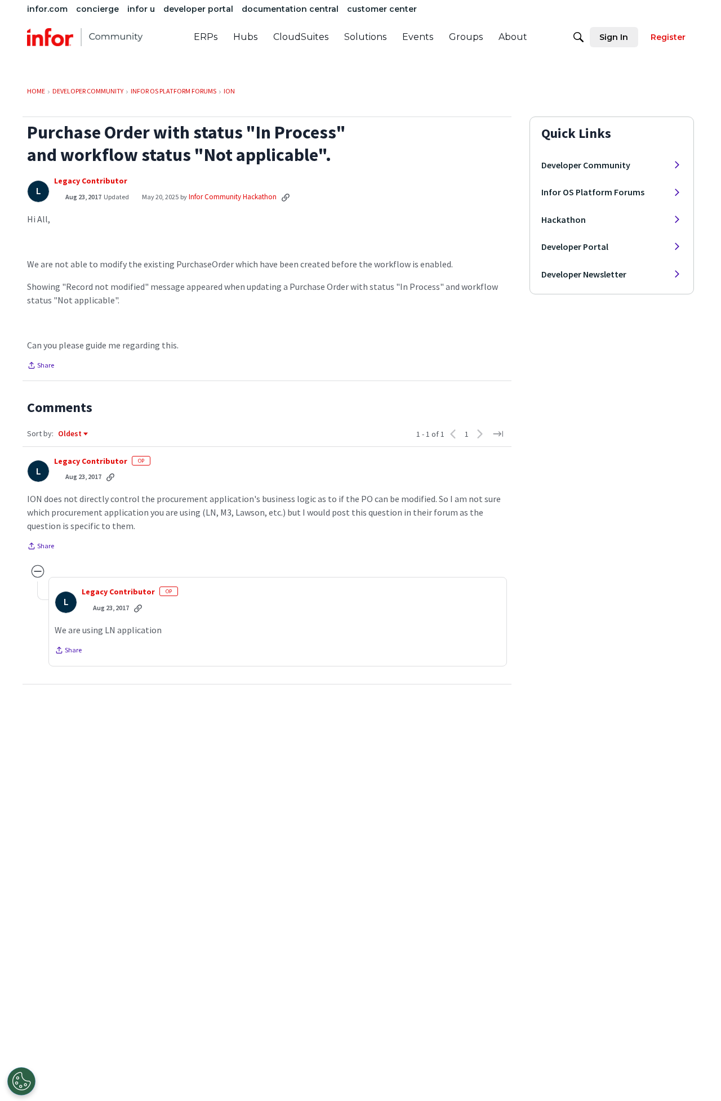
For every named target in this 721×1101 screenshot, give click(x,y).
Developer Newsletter (583, 274)
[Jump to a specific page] (498, 434)
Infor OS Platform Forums (592, 192)
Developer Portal (574, 246)
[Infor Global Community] (85, 37)
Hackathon (563, 219)
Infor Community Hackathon (233, 196)
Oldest (70, 434)
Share (40, 366)
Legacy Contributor (90, 181)
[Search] (578, 37)
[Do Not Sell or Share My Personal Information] (21, 1081)
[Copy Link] (285, 197)
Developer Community (585, 165)
